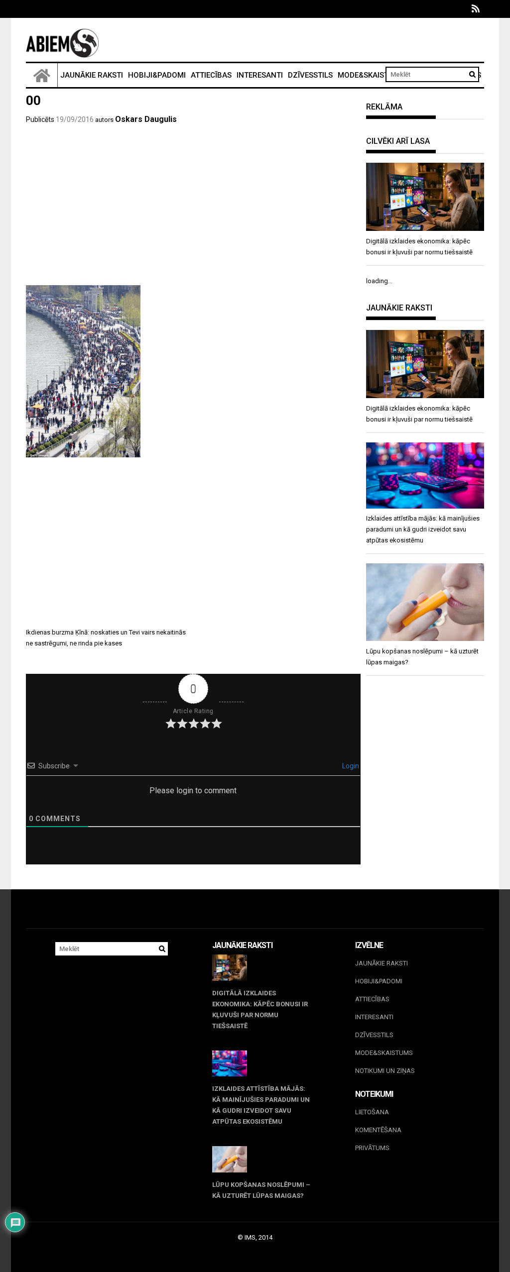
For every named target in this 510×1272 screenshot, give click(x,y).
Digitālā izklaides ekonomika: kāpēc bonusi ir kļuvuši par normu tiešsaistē (260, 1009)
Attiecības (211, 75)
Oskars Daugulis (146, 119)
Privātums (372, 1148)
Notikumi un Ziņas (385, 1070)
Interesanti (260, 75)
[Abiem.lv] (42, 75)
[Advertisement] (193, 210)
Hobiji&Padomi (157, 75)
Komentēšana (378, 1130)
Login (350, 766)
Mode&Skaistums (371, 75)
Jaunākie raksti (91, 75)
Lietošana (372, 1112)
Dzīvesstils (310, 75)
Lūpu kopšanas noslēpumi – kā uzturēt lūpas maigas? (261, 1190)
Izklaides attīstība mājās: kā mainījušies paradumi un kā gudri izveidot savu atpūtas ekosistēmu (261, 1105)
